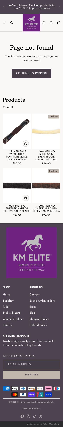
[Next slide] (59, 7)
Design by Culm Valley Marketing (43, 424)
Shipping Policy (39, 319)
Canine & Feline (13, 319)
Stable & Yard (11, 313)
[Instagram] (28, 416)
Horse (6, 294)
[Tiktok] (35, 416)
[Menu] (4, 23)
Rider (6, 307)
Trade (33, 307)
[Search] (11, 22)
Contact (35, 294)
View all (8, 107)
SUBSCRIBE (31, 374)
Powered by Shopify (44, 402)
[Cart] (59, 22)
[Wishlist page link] (43, 22)
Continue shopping (31, 73)
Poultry (7, 325)
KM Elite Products (25, 402)
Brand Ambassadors (42, 300)
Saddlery (8, 300)
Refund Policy (38, 325)
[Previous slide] (4, 7)
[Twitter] (41, 416)
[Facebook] (22, 416)
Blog (32, 313)
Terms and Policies (31, 409)
